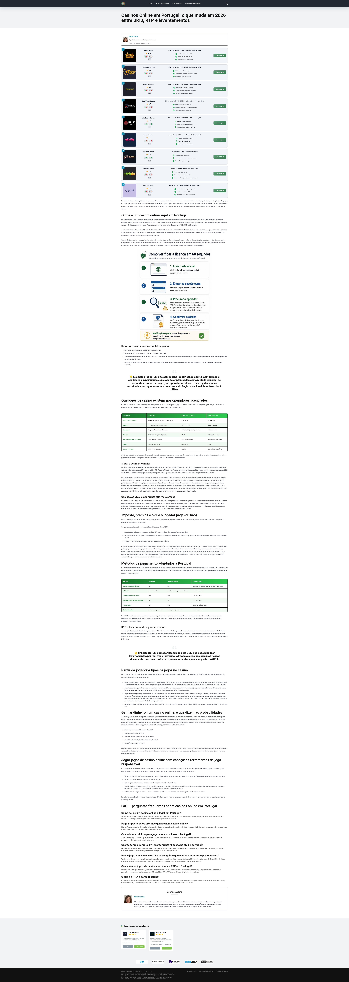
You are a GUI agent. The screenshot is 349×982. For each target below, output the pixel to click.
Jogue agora (139, 946)
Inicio (150, 3)
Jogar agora (220, 55)
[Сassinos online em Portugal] (123, 2)
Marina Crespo (133, 36)
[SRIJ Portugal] (142, 962)
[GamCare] (174, 962)
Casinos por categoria (162, 3)
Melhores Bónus (177, 3)
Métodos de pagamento (192, 3)
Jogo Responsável (191, 971)
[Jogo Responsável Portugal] (158, 962)
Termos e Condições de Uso (206, 971)
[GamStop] (191, 962)
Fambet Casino (134, 932)
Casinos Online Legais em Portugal (143, 971)
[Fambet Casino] (125, 936)
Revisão (128, 946)
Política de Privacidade (222, 971)
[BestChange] (207, 962)
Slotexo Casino (161, 932)
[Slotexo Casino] (152, 936)
